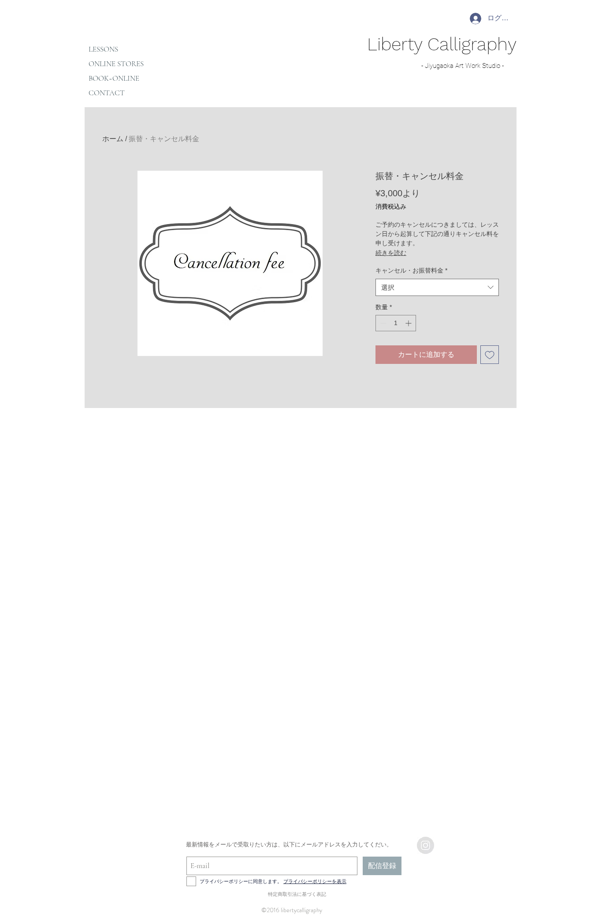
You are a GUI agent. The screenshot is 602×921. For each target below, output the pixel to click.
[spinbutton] (396, 323)
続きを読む (390, 252)
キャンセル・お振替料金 (411, 270)
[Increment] (409, 323)
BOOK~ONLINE (114, 78)
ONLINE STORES (116, 63)
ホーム (112, 138)
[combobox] (437, 287)
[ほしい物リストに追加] (489, 354)
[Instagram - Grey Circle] (425, 845)
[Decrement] (382, 323)
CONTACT (107, 92)
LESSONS (103, 49)
